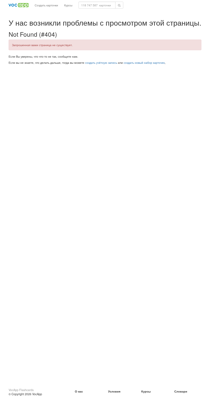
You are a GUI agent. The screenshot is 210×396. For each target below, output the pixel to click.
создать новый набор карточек (144, 62)
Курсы (68, 5)
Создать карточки (46, 5)
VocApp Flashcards (21, 390)
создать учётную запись (101, 62)
